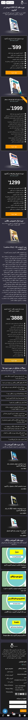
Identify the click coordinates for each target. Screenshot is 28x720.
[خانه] (25, 715)
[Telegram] (23, 694)
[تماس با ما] (3, 715)
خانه (25, 717)
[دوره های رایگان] (8, 715)
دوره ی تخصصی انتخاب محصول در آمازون (15, 486)
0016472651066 (21, 674)
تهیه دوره (14, 72)
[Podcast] (16, 694)
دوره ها (20, 717)
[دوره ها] (20, 715)
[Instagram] (18, 694)
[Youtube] (20, 694)
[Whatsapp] (25, 694)
